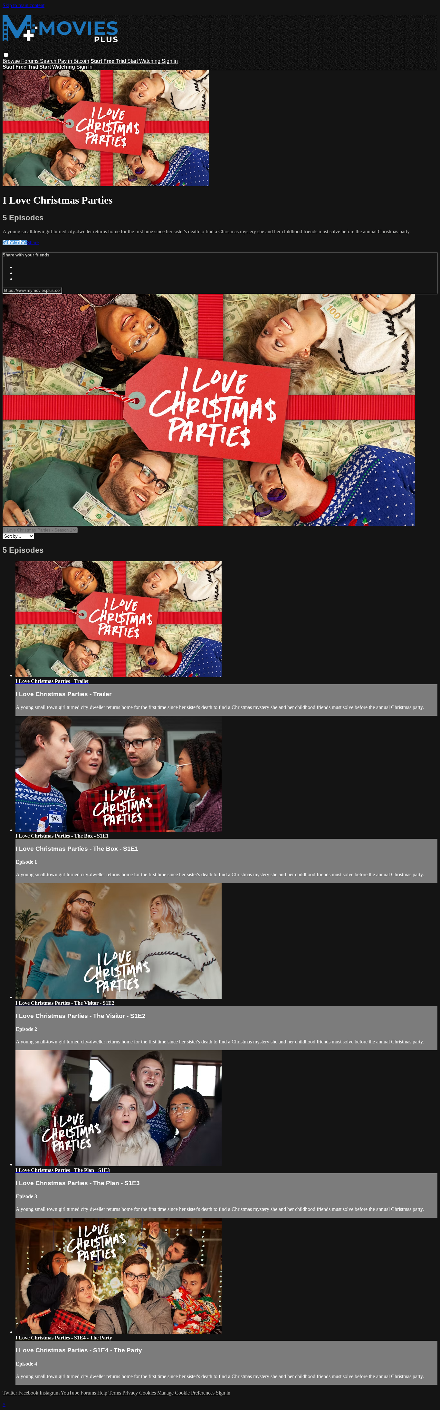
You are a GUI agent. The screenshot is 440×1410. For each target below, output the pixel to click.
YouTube (70, 1393)
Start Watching (144, 61)
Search (49, 61)
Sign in (170, 61)
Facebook (28, 1393)
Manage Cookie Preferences (186, 1393)
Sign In (84, 67)
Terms (115, 1393)
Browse (12, 61)
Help (103, 1393)
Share (33, 242)
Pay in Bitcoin (73, 61)
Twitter (10, 1393)
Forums (30, 61)
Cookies (148, 1393)
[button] (6, 55)
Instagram (50, 1393)
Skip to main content (23, 5)
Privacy (130, 1393)
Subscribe (15, 242)
